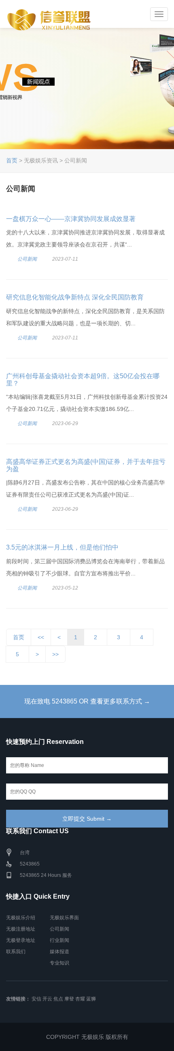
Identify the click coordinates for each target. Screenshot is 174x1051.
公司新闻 (27, 259)
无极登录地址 (20, 940)
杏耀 (80, 999)
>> (55, 654)
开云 (47, 999)
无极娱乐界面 (64, 917)
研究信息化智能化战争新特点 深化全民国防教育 (75, 297)
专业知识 (59, 963)
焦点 (58, 999)
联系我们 (15, 951)
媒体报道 (59, 951)
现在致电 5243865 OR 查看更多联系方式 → (87, 701)
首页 (11, 160)
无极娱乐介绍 (20, 917)
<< (41, 637)
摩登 (69, 999)
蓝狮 (91, 999)
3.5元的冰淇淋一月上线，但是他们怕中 (62, 547)
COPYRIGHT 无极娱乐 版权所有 (87, 1037)
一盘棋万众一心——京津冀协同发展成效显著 (71, 218)
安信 (36, 999)
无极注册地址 (20, 929)
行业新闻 (59, 940)
